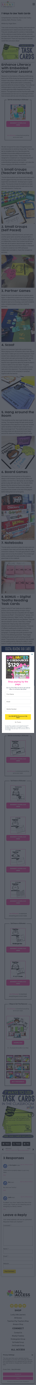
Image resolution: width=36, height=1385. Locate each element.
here (10, 729)
